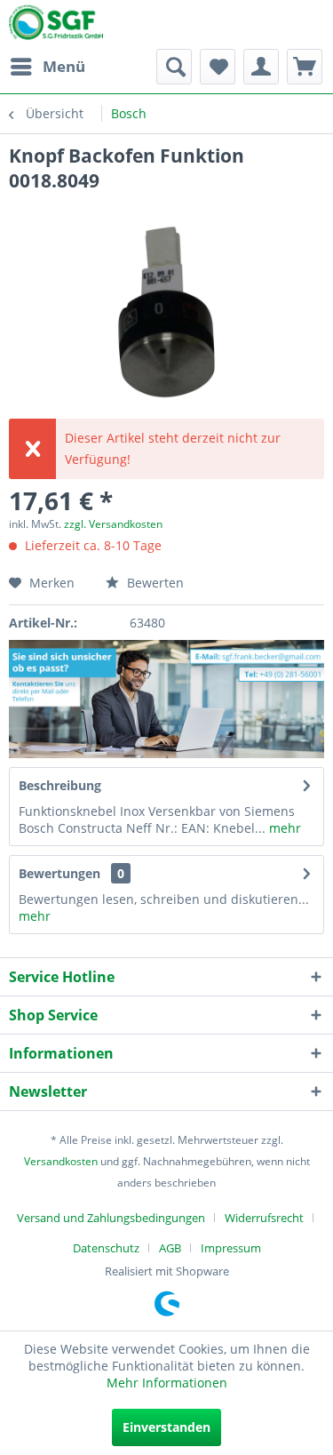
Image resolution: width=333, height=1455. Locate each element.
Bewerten (153, 582)
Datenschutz (106, 1248)
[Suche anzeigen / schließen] (174, 66)
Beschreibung (60, 785)
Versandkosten (61, 1161)
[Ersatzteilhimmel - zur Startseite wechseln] (56, 25)
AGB (170, 1248)
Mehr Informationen (167, 1382)
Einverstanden (166, 1427)
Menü (64, 66)
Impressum (231, 1248)
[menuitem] (47, 66)
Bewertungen (59, 873)
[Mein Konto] (261, 66)
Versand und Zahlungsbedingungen (111, 1218)
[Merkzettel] (217, 66)
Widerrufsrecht (264, 1218)
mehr (283, 827)
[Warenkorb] (304, 66)
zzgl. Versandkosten (113, 524)
